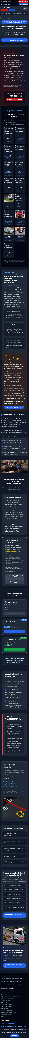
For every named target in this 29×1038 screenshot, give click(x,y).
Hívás (14, 613)
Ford (14, 13)
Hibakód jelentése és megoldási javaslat (13, 915)
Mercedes (8, 13)
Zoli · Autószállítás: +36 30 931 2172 (13, 1026)
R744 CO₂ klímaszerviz (6, 1010)
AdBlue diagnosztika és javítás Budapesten (12, 841)
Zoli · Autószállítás (5, 4)
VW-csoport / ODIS (5, 1000)
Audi (25, 13)
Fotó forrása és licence (8, 142)
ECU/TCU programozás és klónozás (13, 862)
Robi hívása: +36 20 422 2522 (14, 407)
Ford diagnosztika (5, 992)
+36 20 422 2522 (23, 1)
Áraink (2, 1016)
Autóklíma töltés (4, 1008)
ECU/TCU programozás (6, 1006)
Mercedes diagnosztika (6, 990)
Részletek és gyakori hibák (14, 99)
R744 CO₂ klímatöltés (9, 856)
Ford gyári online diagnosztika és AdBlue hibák (12, 834)
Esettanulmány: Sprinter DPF (7, 1014)
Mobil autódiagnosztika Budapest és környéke (13, 849)
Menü (25, 8)
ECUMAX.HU (5, 8)
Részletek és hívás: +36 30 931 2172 (13, 965)
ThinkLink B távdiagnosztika (7, 998)
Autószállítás (12, 9)
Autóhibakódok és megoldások (8, 1012)
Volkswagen (19, 13)
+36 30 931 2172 (23, 4)
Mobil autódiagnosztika (6, 1004)
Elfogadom (14, 1035)
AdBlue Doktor (5, 9)
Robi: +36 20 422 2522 (16, 40)
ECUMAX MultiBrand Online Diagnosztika (10, 996)
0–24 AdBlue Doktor (6, 1)
